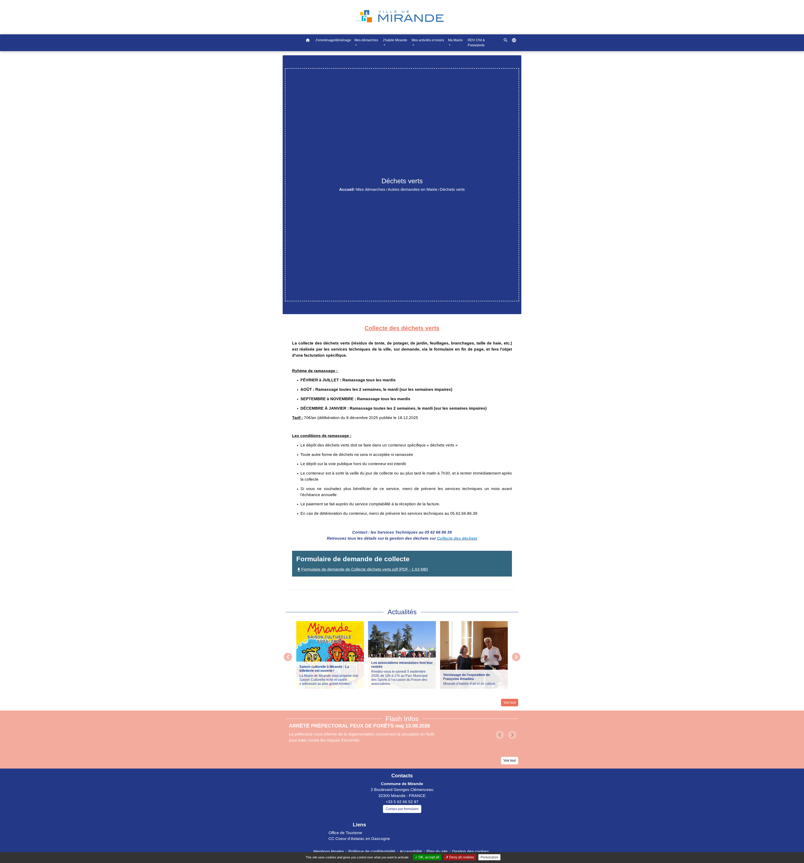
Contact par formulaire (402, 809)
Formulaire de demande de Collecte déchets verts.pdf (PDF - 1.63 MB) (362, 569)
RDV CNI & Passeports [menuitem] (476, 42)
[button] (308, 41)
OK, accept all (428, 857)
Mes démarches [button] (366, 40)
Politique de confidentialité (371, 851)
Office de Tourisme (345, 833)
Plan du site (437, 851)
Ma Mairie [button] (455, 40)
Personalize (489, 857)
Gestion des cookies (470, 851)
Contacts (402, 775)
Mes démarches (370, 189)
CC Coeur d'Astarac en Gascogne (359, 838)
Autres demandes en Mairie (412, 189)
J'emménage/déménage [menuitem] (333, 40)
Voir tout (510, 702)
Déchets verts (452, 189)
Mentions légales (328, 851)
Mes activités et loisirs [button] (428, 40)
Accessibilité (411, 851)
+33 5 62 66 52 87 (402, 802)
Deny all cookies (461, 857)
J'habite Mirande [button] (395, 40)
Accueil (346, 189)
